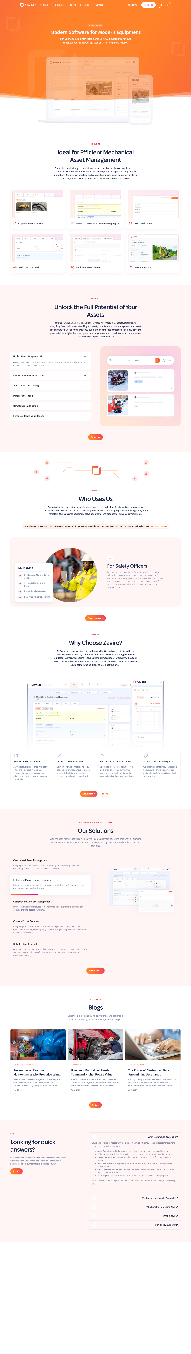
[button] (45, 5)
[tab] (50, 361)
